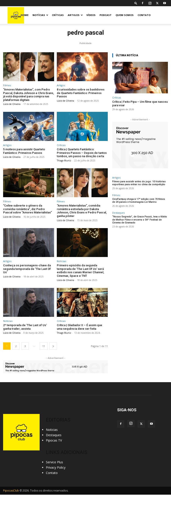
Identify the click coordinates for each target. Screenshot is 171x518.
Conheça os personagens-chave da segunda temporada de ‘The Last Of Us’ (27, 269)
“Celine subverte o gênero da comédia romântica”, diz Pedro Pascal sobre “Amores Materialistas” (27, 209)
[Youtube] (164, 3)
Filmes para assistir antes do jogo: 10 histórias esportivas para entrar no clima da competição (139, 183)
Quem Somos (125, 15)
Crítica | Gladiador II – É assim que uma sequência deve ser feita (79, 326)
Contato (144, 15)
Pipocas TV (54, 440)
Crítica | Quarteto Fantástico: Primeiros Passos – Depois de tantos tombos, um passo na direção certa (82, 153)
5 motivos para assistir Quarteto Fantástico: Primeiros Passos (24, 151)
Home (24, 15)
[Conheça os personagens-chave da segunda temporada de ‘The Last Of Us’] (28, 242)
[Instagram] (150, 3)
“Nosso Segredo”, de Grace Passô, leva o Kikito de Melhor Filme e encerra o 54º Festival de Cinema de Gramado (139, 219)
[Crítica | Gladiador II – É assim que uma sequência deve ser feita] (82, 302)
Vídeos (91, 15)
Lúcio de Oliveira (11, 104)
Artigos (73, 15)
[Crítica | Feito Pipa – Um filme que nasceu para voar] (140, 78)
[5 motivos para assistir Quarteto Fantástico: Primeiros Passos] (28, 126)
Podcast (106, 15)
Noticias (61, 261)
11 (43, 346)
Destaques (118, 212)
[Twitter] (157, 3)
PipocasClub (11, 490)
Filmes (7, 85)
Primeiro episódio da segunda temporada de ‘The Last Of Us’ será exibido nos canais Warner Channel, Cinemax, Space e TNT (80, 270)
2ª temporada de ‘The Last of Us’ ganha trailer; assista (25, 326)
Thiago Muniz (64, 160)
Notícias (39, 15)
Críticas (58, 15)
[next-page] (53, 346)
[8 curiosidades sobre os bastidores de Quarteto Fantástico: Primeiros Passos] (82, 66)
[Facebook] (142, 3)
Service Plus (54, 462)
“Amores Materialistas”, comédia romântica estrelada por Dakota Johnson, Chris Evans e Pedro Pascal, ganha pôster (82, 211)
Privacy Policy (55, 467)
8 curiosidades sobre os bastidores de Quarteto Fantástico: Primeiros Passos (80, 93)
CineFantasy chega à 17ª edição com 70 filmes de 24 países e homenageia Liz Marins (138, 200)
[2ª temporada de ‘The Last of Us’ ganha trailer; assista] (28, 302)
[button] (135, 3)
